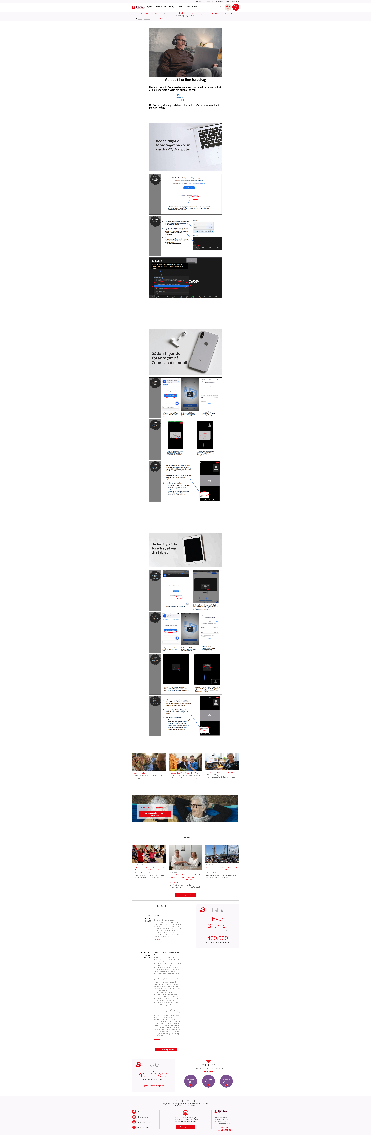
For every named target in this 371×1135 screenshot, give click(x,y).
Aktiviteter (147, 19)
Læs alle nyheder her (185, 895)
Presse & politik (161, 7)
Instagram (144, 1122)
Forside (140, 19)
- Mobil (179, 97)
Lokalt (188, 7)
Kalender (180, 7)
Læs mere (157, 940)
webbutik (201, 1)
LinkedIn (143, 1127)
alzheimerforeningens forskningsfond (227, 1)
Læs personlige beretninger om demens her (155, 814)
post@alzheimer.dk (224, 1123)
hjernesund (210, 1)
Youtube (143, 1117)
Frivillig (171, 7)
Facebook (143, 1112)
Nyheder (150, 7)
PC (178, 94)
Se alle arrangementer (166, 1050)
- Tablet (180, 100)
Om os (194, 7)
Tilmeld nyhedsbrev (186, 1127)
